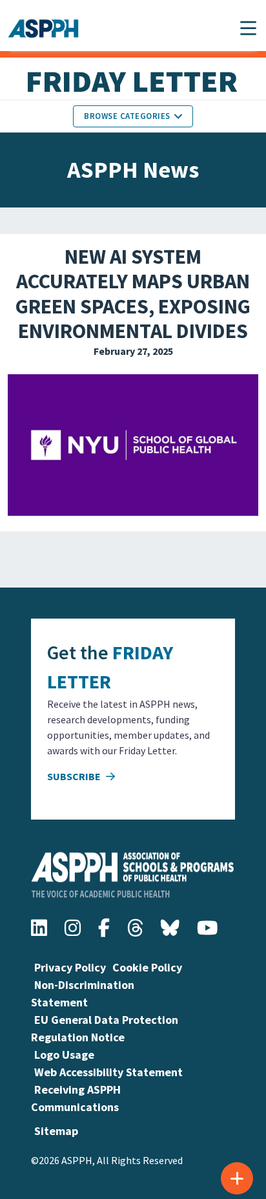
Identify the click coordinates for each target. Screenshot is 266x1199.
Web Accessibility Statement (108, 1072)
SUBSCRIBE (75, 776)
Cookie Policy (147, 967)
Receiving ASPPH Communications (76, 1098)
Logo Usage (64, 1054)
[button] (248, 28)
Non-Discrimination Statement (82, 993)
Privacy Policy (70, 967)
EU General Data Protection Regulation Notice (104, 1028)
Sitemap (56, 1130)
